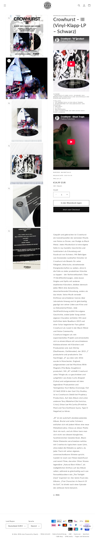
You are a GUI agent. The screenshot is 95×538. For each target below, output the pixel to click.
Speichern (86, 534)
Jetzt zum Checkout (71, 210)
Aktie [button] (58, 495)
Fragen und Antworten (82, 536)
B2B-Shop (60, 536)
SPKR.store (21, 534)
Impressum (77, 534)
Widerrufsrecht (45, 534)
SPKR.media (69, 536)
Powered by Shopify (31, 534)
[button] (4, 5)
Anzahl (55, 190)
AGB (70, 534)
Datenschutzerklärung (59, 534)
